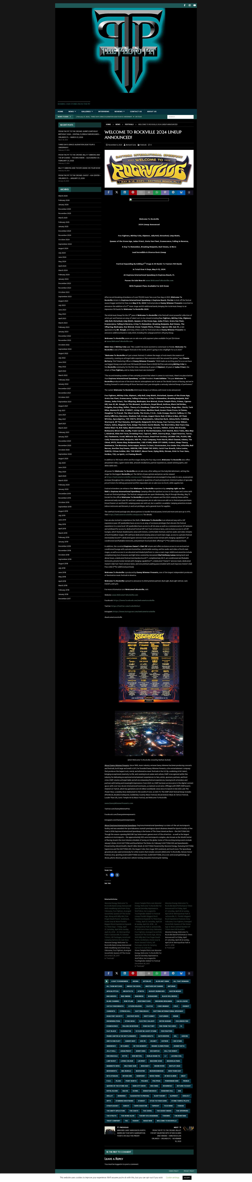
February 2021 (63, 432)
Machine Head (156, 1061)
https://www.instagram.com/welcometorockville (134, 611)
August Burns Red (157, 991)
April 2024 (62, 266)
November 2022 (64, 340)
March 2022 (62, 375)
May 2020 (62, 471)
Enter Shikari (165, 1021)
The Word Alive (127, 1116)
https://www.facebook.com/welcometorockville (134, 600)
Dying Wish (130, 1021)
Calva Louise (182, 1001)
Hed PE (143, 1041)
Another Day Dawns (154, 986)
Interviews (103, 111)
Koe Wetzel (137, 1056)
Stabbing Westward (124, 1101)
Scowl (135, 1091)
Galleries (86, 111)
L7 (165, 1056)
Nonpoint (140, 1076)
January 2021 (63, 436)
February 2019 (63, 537)
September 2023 (65, 296)
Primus (186, 1081)
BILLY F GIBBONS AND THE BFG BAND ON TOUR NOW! (79, 168)
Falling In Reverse (130, 1026)
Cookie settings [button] (172, 1177)
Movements (112, 1071)
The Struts (111, 1116)
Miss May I (145, 1066)
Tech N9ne (168, 1106)
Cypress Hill (125, 1011)
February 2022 (63, 379)
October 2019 (63, 502)
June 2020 (62, 467)
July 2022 (61, 358)
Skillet (110, 1096)
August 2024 (63, 248)
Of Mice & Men (170, 1076)
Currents (111, 1011)
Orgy (183, 1076)
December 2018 (64, 546)
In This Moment (140, 1046)
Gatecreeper (163, 1036)
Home (60, 111)
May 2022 (62, 366)
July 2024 (62, 252)
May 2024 (62, 261)
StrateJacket (113, 1106)
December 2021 (64, 388)
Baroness (139, 996)
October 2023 (63, 292)
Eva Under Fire (182, 1021)
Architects (128, 991)
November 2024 (64, 235)
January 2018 (63, 594)
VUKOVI (136, 1121)
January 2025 (63, 226)
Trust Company (113, 1121)
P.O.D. (109, 1081)
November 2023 (64, 288)
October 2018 (63, 554)
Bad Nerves (111, 996)
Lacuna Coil (176, 1056)
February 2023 (63, 327)
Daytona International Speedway (168, 1011)
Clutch (149, 1006)
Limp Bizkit (111, 1061)
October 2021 (63, 397)
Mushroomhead (157, 1071)
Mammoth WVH (113, 1066)
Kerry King (140, 1051)
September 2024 (65, 244)
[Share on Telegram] (173, 192)
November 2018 (64, 550)
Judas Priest (125, 1051)
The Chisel (147, 1111)
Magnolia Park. (173, 1061)
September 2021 (64, 401)
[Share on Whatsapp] (157, 192)
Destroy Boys (133, 1016)
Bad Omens (125, 996)
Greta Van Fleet (113, 1041)
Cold (176, 1006)
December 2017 (64, 598)
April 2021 (62, 423)
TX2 (126, 1121)
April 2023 (62, 318)
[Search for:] (180, 116)
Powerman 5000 (171, 1081)
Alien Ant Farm (162, 981)
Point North (131, 1081)
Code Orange (163, 1006)
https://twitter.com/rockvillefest (125, 606)
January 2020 (63, 489)
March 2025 (62, 217)
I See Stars (177, 1041)
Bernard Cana (131, 145)
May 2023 (62, 314)
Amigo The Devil (134, 986)
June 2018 (62, 572)
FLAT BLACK (111, 1031)
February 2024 (64, 274)
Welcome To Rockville (167, 1121)
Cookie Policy (173, 1171)
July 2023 (61, 305)
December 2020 (64, 441)
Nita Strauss (112, 1076)
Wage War (147, 1121)
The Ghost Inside (164, 1111)
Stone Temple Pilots (180, 1101)
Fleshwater (126, 1031)
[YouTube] (194, 5)
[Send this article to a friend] (141, 192)
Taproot (155, 1106)
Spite (109, 1101)
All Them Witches (114, 986)
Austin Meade (175, 991)
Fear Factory (148, 1026)
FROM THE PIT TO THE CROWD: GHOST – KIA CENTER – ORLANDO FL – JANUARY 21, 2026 (79, 177)
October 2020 (64, 449)
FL (181, 1026)
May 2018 (62, 576)
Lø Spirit (141, 1061)
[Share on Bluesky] (181, 192)
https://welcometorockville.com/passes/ (124, 477)
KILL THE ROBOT (170, 1051)
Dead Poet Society (114, 1016)
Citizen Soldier (135, 1006)
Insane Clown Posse (160, 1046)
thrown (166, 1116)
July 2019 (61, 515)
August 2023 (63, 301)
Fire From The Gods (167, 1026)
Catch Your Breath (115, 1006)
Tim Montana (180, 1116)
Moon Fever (159, 1066)
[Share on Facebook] (109, 192)
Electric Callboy (146, 1021)
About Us (151, 111)
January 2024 (63, 279)
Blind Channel (113, 1001)
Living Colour (127, 1061)
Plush (118, 1081)
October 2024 (64, 239)
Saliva (125, 1091)
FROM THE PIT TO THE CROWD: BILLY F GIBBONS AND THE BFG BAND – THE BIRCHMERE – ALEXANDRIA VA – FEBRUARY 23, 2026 (79, 157)
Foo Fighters (166, 1031)
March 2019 (62, 533)
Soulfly (186, 1096)
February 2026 (63, 200)
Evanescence (112, 1026)
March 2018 (62, 585)
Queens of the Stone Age (117, 1086)
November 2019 (64, 498)
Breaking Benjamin (163, 1001)
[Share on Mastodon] (165, 192)
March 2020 (63, 480)
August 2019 (63, 511)
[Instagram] (189, 5)
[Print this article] (149, 192)
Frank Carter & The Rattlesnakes (121, 1036)
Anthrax (171, 986)
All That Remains (181, 981)
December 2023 (64, 283)
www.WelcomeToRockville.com (120, 341)
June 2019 (62, 519)
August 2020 (63, 458)
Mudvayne (140, 1071)
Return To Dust (184, 1086)
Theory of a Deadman (148, 1116)
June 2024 (62, 257)
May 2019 (62, 524)
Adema (135, 981)
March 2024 (63, 270)
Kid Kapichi (155, 1051)
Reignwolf (167, 1086)
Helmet (153, 1041)
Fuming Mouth (147, 1036)
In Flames (124, 1046)
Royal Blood (112, 1091)
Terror (180, 1106)
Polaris (144, 1081)
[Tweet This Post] (117, 192)
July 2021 (61, 410)
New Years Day (174, 1071)
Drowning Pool (113, 1021)
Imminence (111, 1046)
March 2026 (62, 196)
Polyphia (156, 1081)
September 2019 (64, 506)
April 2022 (62, 371)
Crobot (186, 1006)
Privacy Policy (189, 1171)
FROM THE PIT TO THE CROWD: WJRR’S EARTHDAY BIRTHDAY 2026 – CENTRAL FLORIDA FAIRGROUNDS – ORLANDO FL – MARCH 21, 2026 (79, 134)
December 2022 (64, 336)
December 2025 (64, 209)
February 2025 (63, 222)
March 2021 (62, 428)
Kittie (124, 1056)
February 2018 (63, 590)
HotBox (164, 1041)
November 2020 (64, 445)
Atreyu (141, 991)
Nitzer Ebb (127, 1076)
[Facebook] (184, 5)
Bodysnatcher (144, 1001)
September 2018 (64, 559)
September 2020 (65, 454)
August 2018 (63, 563)
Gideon (185, 1036)
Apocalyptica (112, 991)
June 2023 (62, 309)
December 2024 (64, 231)
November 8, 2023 (115, 145)
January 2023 (63, 331)
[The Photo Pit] (126, 91)
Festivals (143, 145)
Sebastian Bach (149, 1091)
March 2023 (62, 323)
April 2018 (62, 581)
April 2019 (62, 528)
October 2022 (63, 344)
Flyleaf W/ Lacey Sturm (146, 1031)
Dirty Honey (149, 1016)
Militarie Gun (130, 1066)
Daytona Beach (142, 1011)
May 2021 (62, 419)
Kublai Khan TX (153, 1056)
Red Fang (154, 1086)
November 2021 (64, 393)
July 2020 (62, 463)
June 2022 (62, 362)
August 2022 (63, 353)
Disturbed (163, 1016)
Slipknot (174, 1096)
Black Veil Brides (169, 996)
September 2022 (65, 349)
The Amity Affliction (116, 1111)
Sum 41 (126, 1106)
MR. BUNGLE (126, 1071)
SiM (179, 1091)
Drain (175, 1016)
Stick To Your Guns (158, 1101)
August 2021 (63, 406)
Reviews (118, 111)
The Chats (133, 1111)
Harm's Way (130, 1041)
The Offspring (182, 1111)
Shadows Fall (167, 1091)
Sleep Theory (159, 1096)
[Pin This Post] (133, 192)
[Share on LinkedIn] (125, 192)
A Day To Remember (119, 981)
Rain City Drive (139, 1086)
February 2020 (64, 484)
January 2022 (63, 384)
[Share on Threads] (189, 192)
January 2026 (63, 204)
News (71, 111)
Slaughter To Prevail (139, 1096)
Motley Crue (174, 1066)
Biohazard (152, 996)
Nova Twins (155, 1076)
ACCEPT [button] (187, 1177)
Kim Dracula (112, 1056)
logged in (118, 1164)
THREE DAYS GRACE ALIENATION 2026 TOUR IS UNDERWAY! (76, 146)
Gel (175, 1036)
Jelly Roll (111, 1051)
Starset (141, 1101)
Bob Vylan (128, 1001)
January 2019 (63, 541)
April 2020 (62, 476)
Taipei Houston (140, 1106)
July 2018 (61, 568)
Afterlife (147, 981)
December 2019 (64, 493)
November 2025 (64, 213)
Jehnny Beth (179, 1046)
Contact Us (136, 111)
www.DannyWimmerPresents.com (119, 803)
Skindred (122, 1096)
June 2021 (62, 414)
